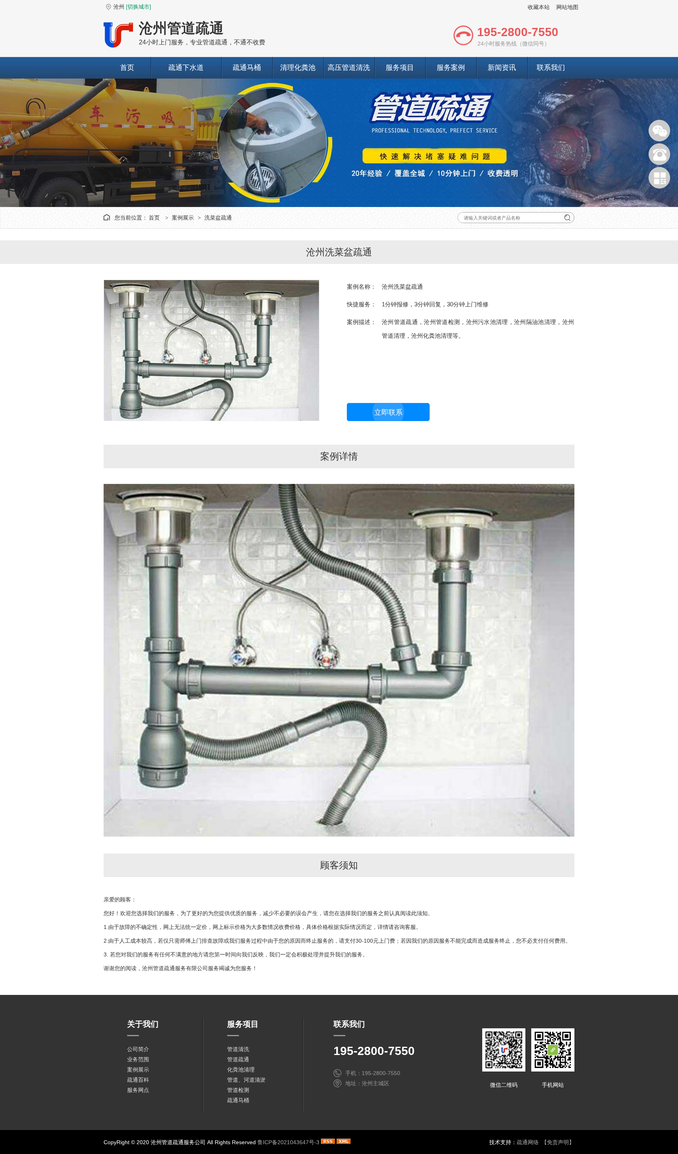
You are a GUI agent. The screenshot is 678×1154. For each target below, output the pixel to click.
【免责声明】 (557, 1142)
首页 (127, 67)
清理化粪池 (297, 67)
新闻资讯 (502, 67)
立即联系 (388, 412)
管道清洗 (238, 1049)
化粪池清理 (241, 1069)
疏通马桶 (247, 67)
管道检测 (238, 1090)
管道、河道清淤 (246, 1080)
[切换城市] (138, 7)
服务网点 (138, 1090)
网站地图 (567, 7)
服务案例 (451, 67)
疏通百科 (138, 1080)
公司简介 (138, 1049)
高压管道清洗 (349, 67)
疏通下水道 (186, 67)
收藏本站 (539, 7)
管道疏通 (238, 1059)
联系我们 (551, 67)
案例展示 (183, 217)
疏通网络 (528, 1142)
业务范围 (138, 1059)
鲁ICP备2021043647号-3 (288, 1142)
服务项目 (400, 67)
